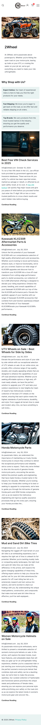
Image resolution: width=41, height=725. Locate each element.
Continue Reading (9, 204)
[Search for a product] (3, 5)
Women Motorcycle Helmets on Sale (19, 638)
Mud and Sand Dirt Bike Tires (19, 543)
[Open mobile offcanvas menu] (37, 5)
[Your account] (27, 5)
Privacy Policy (20, 720)
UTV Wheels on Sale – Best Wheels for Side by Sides (18, 351)
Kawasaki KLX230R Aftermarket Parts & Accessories (14, 241)
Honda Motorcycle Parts (16, 447)
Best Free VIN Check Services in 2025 (20, 162)
